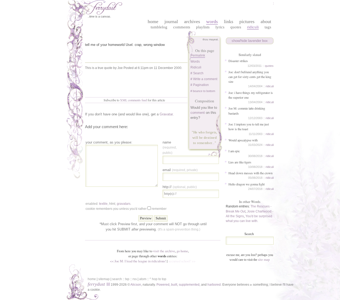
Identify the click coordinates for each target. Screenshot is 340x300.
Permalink (197, 55)
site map (264, 260)
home (153, 21)
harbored (214, 284)
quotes (269, 65)
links (228, 21)
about (266, 21)
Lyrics (219, 27)
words (212, 21)
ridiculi (270, 86)
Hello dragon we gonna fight (246, 184)
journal (171, 21)
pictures (246, 21)
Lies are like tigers (239, 162)
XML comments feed (133, 100)
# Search (196, 73)
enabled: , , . (108, 204)
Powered (162, 284)
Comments (181, 27)
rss (135, 279)
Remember (159, 209)
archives (192, 21)
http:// (180, 187)
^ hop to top (158, 279)
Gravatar (166, 114)
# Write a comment (203, 79)
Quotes (235, 27)
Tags (268, 27)
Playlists (203, 27)
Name (170, 147)
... (213, 143)
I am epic (234, 151)
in (251, 284)
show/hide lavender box (250, 41)
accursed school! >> (182, 261)
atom (142, 279)
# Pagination (199, 85)
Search (249, 233)
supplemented (189, 284)
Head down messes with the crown (250, 173)
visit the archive (164, 251)
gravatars (123, 204)
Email (180, 170)
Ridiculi (253, 27)
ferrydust (96, 284)
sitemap (104, 279)
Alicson (135, 284)
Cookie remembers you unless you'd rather (126, 209)
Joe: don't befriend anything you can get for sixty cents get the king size (249, 77)
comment (197, 113)
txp (127, 279)
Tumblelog (159, 27)
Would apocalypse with (243, 140)
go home (182, 251)
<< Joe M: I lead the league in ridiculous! (138, 261)
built (174, 284)
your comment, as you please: (109, 142)
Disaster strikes (238, 61)
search (117, 279)
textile (103, 204)
